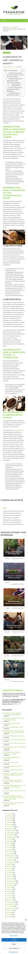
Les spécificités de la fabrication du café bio (13, 94)
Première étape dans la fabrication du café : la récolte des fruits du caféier (15, 74)
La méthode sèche (15, 85)
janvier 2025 (10, 853)
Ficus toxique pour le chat (12, 723)
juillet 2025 (10, 841)
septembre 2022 (11, 908)
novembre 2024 (11, 858)
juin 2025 (9, 843)
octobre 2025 (10, 835)
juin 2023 (9, 891)
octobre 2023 (10, 885)
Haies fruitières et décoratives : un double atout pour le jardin (14, 786)
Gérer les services (14, 935)
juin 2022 (9, 912)
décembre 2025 (11, 830)
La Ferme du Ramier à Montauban (14, 736)
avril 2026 (10, 822)
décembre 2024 (11, 856)
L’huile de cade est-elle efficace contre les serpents (13, 803)
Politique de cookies (13, 952)
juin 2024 (9, 868)
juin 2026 (9, 818)
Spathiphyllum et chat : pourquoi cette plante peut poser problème (14, 731)
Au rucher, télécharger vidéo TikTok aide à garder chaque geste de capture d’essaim (14, 797)
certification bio (18, 430)
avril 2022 (10, 916)
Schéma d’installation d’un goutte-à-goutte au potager (14, 719)
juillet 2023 (10, 889)
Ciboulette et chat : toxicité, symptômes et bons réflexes (12, 713)
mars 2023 (10, 898)
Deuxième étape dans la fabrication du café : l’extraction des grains (14, 80)
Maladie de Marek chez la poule (13, 727)
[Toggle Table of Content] (21, 70)
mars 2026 (10, 824)
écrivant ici (16, 704)
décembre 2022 (11, 902)
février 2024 (10, 877)
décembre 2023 (11, 881)
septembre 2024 (11, 862)
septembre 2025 (11, 837)
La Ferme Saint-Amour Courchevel (14, 743)
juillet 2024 (10, 866)
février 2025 (10, 851)
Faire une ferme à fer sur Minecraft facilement (15, 747)
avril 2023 (10, 895)
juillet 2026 (10, 816)
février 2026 (10, 826)
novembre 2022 (11, 904)
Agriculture (7, 52)
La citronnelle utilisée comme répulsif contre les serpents (13, 781)
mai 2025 (9, 845)
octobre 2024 (11, 860)
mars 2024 (10, 874)
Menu (3, 20)
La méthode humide (16, 84)
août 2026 (10, 814)
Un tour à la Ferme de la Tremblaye (14, 739)
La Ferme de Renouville (11, 762)
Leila (5, 508)
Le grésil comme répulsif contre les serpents (15, 791)
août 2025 (10, 839)
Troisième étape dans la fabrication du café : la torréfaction (14, 89)
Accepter (14, 939)
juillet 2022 (10, 910)
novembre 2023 (11, 883)
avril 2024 (10, 872)
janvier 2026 (10, 828)
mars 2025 (10, 849)
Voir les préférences (14, 948)
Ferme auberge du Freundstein (13, 766)
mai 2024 (9, 870)
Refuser (14, 944)
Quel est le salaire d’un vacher (13, 770)
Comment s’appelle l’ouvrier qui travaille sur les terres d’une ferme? (13, 775)
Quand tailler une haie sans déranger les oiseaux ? (12, 752)
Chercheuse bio (9, 66)
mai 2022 (9, 914)
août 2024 (10, 864)
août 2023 (10, 887)
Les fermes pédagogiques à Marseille (12, 758)
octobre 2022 (10, 906)
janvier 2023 (10, 900)
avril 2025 (10, 847)
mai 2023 (9, 893)
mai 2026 (9, 820)
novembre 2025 (11, 832)
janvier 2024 (10, 879)
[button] (25, 920)
